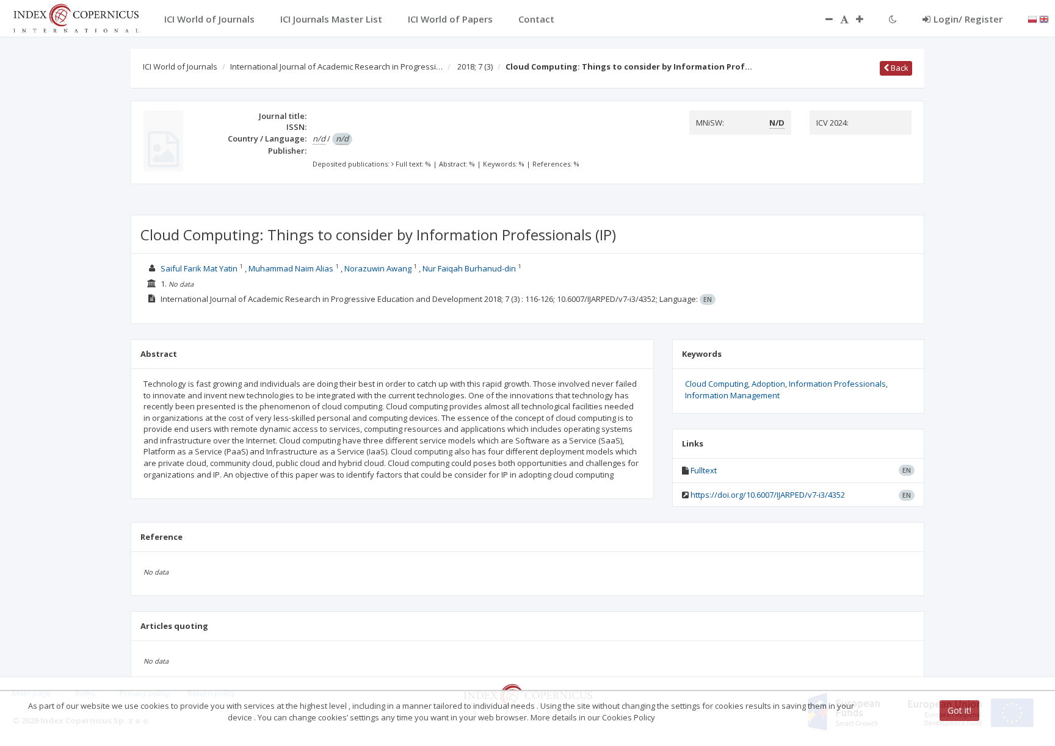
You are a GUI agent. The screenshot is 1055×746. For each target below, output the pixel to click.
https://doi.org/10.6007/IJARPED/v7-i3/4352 (768, 494)
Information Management (732, 395)
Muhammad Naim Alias (290, 268)
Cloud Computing (716, 383)
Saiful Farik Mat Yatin (199, 268)
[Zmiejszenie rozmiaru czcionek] (823, 19)
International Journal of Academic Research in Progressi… (336, 66)
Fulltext (704, 470)
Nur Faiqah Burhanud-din (469, 268)
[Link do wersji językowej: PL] (1032, 18)
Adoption (768, 383)
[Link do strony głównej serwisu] (75, 17)
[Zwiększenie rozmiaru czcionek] (865, 19)
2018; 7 (475, 66)
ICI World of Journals (180, 66)
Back (898, 67)
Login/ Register (968, 19)
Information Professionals (837, 383)
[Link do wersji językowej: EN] (1044, 18)
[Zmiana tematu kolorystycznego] (893, 19)
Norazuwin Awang (377, 268)
